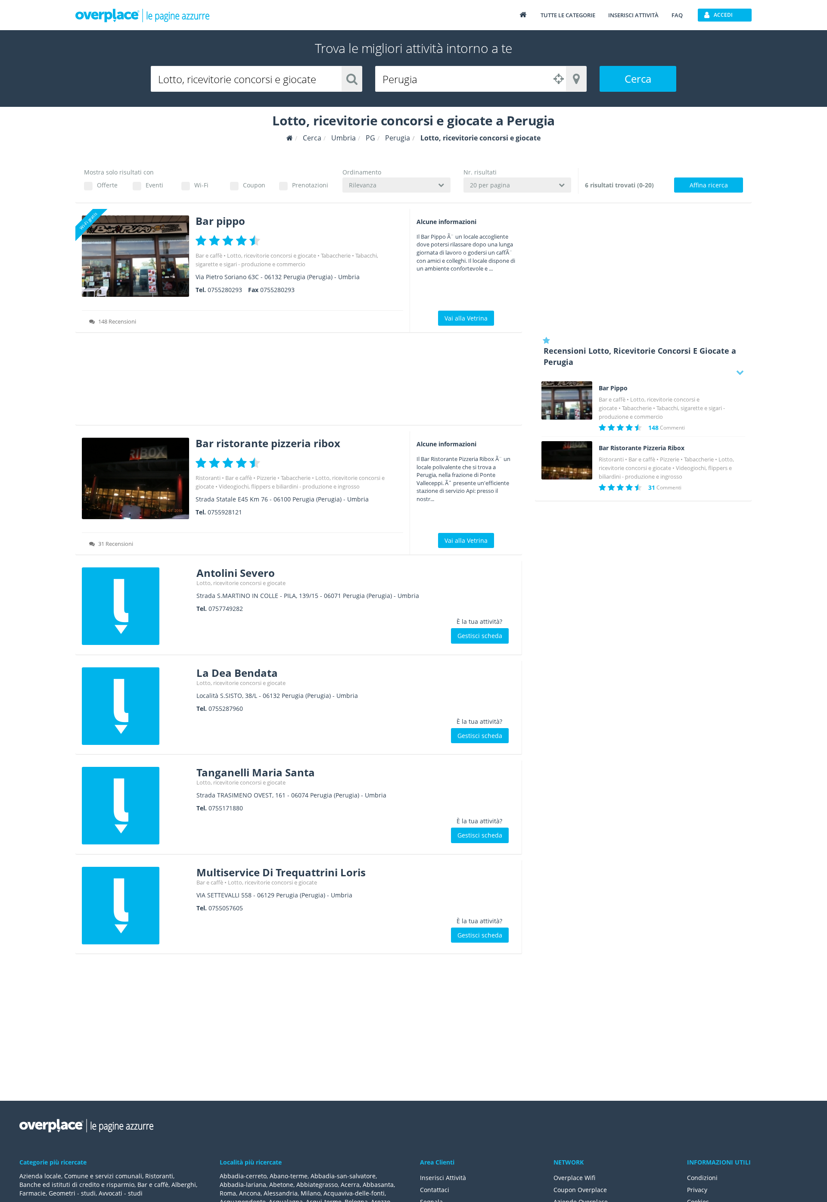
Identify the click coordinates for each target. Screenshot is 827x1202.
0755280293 (225, 290)
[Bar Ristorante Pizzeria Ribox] (566, 460)
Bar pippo (220, 221)
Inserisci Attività (443, 1178)
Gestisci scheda (479, 636)
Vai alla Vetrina (466, 318)
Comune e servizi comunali (103, 1176)
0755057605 (225, 908)
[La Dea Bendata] (136, 706)
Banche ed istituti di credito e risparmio (76, 1184)
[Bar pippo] (135, 256)
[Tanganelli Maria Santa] (136, 805)
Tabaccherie (336, 255)
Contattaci (434, 1190)
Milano (310, 1193)
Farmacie (32, 1193)
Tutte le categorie (568, 15)
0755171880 (225, 808)
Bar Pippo (613, 388)
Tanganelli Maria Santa (255, 772)
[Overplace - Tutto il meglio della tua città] (523, 14)
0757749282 (225, 608)
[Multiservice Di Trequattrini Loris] (136, 905)
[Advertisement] (298, 382)
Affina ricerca (709, 185)
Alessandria (281, 1193)
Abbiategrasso (317, 1184)
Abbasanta (378, 1184)
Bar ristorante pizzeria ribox (268, 443)
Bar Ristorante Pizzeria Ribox (641, 448)
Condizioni (702, 1178)
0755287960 (225, 708)
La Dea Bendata (237, 673)
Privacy (697, 1190)
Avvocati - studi (121, 1193)
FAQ (677, 15)
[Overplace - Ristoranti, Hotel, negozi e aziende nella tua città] (142, 15)
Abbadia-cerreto (243, 1176)
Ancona (250, 1193)
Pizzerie (266, 478)
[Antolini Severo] (136, 606)
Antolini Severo (235, 573)
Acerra (350, 1184)
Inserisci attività (633, 15)
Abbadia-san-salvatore (343, 1176)
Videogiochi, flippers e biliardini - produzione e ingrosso (289, 486)
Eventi (154, 185)
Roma (228, 1193)
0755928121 (225, 512)
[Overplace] (289, 138)
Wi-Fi (201, 185)
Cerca (638, 79)
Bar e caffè (209, 255)
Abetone (281, 1184)
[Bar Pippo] (566, 400)
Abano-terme (289, 1176)
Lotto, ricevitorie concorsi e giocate (271, 255)
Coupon (254, 185)
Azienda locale (40, 1176)
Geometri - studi (72, 1193)
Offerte (107, 185)
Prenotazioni (310, 185)
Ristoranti (208, 478)
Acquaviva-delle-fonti (354, 1193)
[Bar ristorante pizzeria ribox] (135, 478)
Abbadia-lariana (243, 1184)
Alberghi (183, 1184)
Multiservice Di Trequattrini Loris (281, 872)
